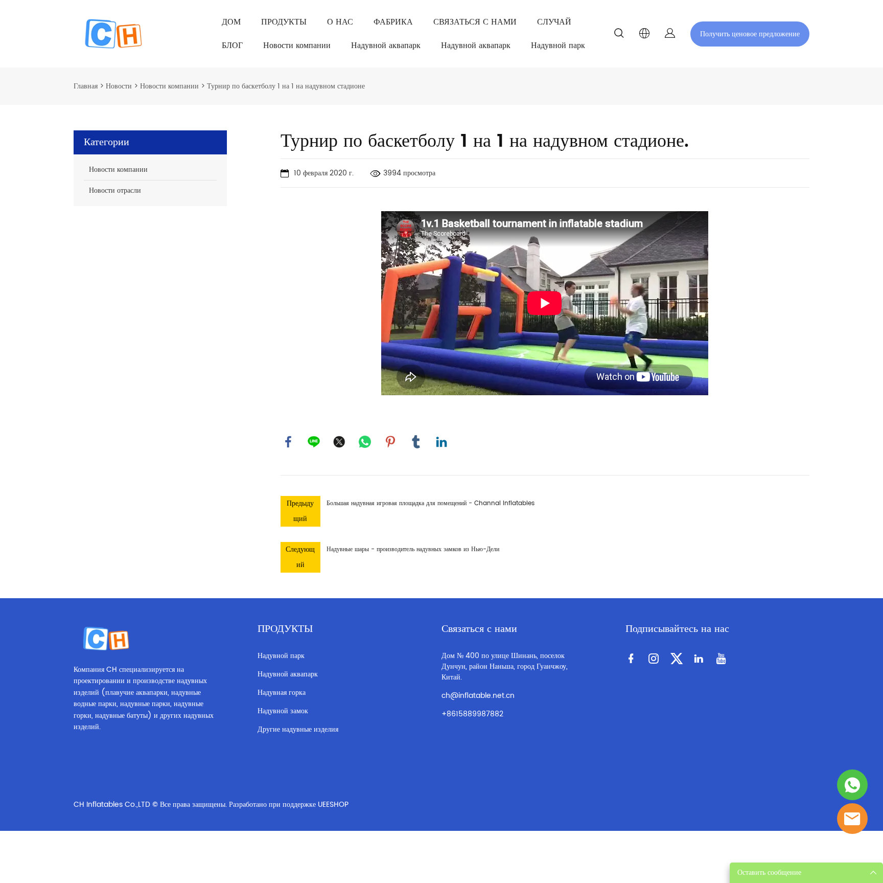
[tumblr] (416, 441)
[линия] (313, 441)
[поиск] (619, 35)
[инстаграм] (655, 658)
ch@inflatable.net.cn (478, 695)
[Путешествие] (852, 784)
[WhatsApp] (365, 441)
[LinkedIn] (441, 441)
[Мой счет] (670, 34)
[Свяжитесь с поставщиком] (852, 818)
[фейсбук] (288, 441)
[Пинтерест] (390, 441)
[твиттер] (339, 441)
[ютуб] (723, 658)
